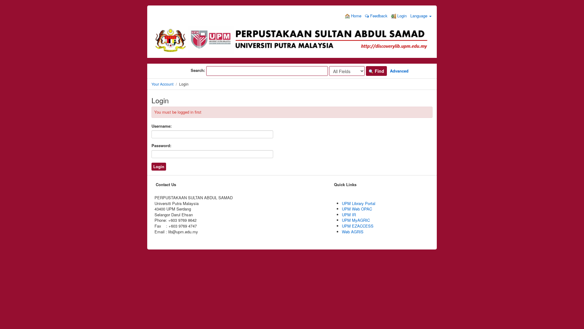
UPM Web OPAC (357, 209)
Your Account (162, 84)
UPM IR (349, 215)
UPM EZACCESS (358, 226)
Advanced (399, 71)
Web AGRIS (352, 232)
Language (419, 16)
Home (355, 16)
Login (401, 16)
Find (379, 71)
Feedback (378, 16)
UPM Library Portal (358, 203)
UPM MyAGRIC (356, 220)
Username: (161, 126)
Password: (161, 145)
